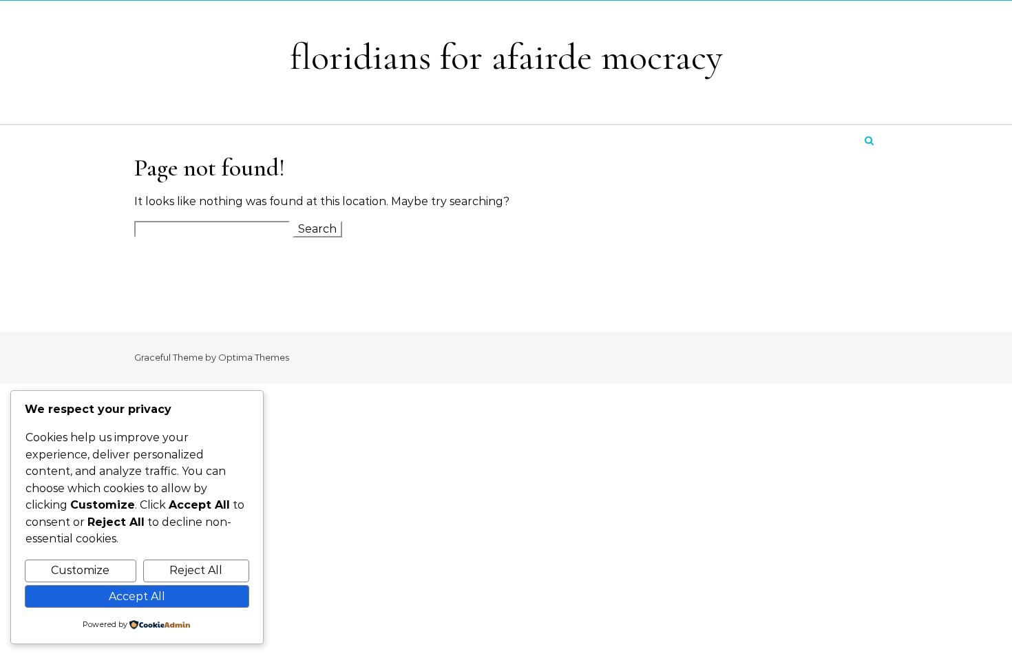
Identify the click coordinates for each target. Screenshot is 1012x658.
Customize (80, 570)
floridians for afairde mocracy (506, 56)
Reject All (195, 570)
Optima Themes (253, 357)
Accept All (137, 596)
